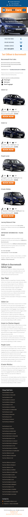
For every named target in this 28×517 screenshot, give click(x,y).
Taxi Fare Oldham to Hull (7, 458)
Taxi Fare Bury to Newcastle (8, 414)
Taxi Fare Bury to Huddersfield (9, 431)
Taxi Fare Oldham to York (7, 467)
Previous (6, 20)
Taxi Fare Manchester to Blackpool (9, 443)
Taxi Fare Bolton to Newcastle (8, 395)
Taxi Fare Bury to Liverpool (8, 419)
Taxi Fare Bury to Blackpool (8, 421)
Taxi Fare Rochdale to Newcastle (9, 477)
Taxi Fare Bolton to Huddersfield (9, 409)
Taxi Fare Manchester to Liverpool (9, 441)
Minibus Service (9, 46)
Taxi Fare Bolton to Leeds (7, 392)
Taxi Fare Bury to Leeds (7, 412)
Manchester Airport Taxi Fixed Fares (14, 514)
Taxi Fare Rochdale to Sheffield (9, 489)
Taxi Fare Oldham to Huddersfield (9, 472)
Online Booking (9, 42)
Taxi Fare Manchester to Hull (8, 438)
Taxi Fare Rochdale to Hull (8, 479)
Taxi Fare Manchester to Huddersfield (10, 450)
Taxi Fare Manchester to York (8, 445)
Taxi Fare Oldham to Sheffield (8, 469)
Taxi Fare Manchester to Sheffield (9, 448)
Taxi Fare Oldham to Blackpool (9, 465)
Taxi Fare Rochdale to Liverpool (9, 482)
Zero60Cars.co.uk (14, 511)
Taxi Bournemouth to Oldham (17, 69)
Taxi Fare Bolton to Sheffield (8, 407)
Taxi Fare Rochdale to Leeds (8, 474)
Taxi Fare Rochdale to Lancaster (9, 494)
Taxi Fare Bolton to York (7, 404)
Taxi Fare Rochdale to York (8, 487)
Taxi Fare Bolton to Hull (7, 397)
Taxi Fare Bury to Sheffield (8, 428)
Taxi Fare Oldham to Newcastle (9, 455)
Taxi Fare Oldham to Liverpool (8, 462)
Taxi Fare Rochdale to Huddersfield (10, 491)
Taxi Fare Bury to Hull (6, 417)
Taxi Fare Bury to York (7, 426)
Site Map (12, 512)
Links (16, 512)
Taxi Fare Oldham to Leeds (8, 453)
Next (21, 20)
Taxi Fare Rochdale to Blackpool (9, 484)
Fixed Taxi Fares (9, 39)
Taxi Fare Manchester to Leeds (9, 433)
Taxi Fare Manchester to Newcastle (10, 436)
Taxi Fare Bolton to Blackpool (8, 402)
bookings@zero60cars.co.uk (10, 501)
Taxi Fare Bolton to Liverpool (8, 399)
